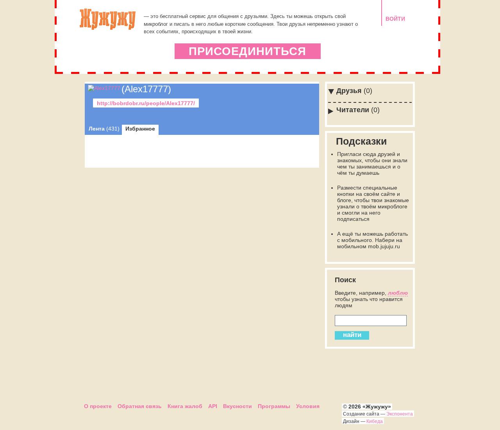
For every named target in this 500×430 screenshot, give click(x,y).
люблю (398, 293)
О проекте (98, 406)
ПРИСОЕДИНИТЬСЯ (247, 51)
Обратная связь (140, 406)
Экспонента (399, 414)
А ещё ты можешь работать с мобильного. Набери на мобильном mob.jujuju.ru (372, 240)
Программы (274, 406)
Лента (104, 128)
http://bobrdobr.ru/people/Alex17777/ (146, 103)
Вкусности (237, 406)
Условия (308, 406)
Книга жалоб (185, 406)
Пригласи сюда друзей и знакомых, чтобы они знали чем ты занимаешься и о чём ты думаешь (372, 163)
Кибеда (374, 421)
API (212, 406)
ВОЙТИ (395, 19)
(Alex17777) (146, 89)
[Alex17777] (104, 88)
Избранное (140, 128)
